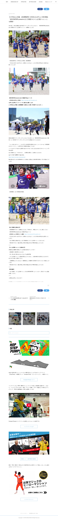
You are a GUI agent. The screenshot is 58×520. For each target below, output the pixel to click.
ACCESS (40, 1)
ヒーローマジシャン (29, 499)
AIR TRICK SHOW (32, 1)
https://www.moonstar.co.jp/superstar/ (17, 157)
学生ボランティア (48, 1)
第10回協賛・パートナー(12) (13, 281)
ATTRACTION (23, 1)
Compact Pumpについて (29, 379)
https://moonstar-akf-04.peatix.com (29, 100)
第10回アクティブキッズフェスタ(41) (24, 281)
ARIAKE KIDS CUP (14, 1)
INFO (7, 1)
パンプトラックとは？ (29, 426)
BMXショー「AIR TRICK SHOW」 (29, 459)
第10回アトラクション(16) (39, 281)
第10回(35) (32, 281)
